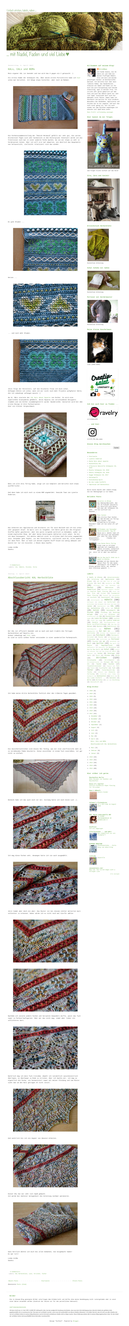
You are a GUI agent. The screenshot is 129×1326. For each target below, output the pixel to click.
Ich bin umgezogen (96, 828)
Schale (117, 649)
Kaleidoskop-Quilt (96, 480)
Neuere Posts (13, 1281)
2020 (91, 705)
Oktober (94, 722)
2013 (91, 765)
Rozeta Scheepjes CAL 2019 (99, 470)
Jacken (89, 606)
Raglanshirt (91, 647)
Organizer (113, 633)
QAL (104, 641)
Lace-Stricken (101, 618)
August (94, 727)
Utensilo (112, 672)
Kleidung (104, 612)
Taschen (111, 664)
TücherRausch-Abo (108, 670)
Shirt (114, 651)
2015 (91, 760)
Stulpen (106, 662)
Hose (108, 604)
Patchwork (100, 635)
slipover (90, 653)
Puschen (95, 641)
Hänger (100, 602)
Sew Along (105, 651)
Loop (100, 620)
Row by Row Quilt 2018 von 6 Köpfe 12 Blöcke (108, 558)
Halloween (90, 602)
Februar (94, 750)
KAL (112, 606)
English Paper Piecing (99, 591)
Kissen (90, 612)
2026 (91, 691)
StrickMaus (103, 69)
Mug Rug (113, 624)
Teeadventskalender (94, 666)
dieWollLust (91, 589)
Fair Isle (91, 593)
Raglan (89, 645)
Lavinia (116, 618)
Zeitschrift (94, 682)
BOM (98, 581)
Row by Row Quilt (93, 649)
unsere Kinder (103, 792)
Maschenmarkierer (109, 622)
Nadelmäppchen (91, 629)
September (95, 724)
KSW (100, 616)
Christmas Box (98, 585)
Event (114, 591)
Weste (112, 676)
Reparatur (102, 647)
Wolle (89, 680)
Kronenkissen (91, 616)
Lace (30, 1274)
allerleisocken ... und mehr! (100, 831)
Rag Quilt (113, 643)
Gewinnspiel (105, 597)
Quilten (100, 643)
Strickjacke (91, 660)
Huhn (115, 604)
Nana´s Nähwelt (95, 790)
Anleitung (95, 579)
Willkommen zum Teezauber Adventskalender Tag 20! (107, 530)
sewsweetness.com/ (96, 868)
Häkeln (21, 567)
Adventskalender (113, 577)
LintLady (92, 856)
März (93, 747)
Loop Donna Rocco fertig (106, 543)
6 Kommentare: (15, 1271)
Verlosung (90, 674)
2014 (91, 762)
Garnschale (115, 595)
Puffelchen (103, 639)
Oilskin (102, 633)
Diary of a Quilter (96, 784)
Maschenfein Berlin (96, 777)
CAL (16, 567)
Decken (90, 587)
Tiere (93, 668)
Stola (35, 567)
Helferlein (111, 602)
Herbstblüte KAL (95, 463)
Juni (93, 733)
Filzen (103, 593)
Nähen (107, 628)
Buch (99, 583)
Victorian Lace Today (108, 674)
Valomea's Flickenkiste (98, 802)
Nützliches (91, 633)
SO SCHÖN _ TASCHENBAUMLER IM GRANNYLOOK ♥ (104, 818)
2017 (91, 713)
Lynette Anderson (95, 459)
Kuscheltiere (110, 616)
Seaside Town (94, 651)
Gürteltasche (95, 600)
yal (108, 680)
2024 (91, 693)
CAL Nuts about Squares (41, 398)
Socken (100, 653)
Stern (98, 655)
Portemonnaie (112, 637)
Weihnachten (101, 676)
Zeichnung (115, 680)
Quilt (89, 643)
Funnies (105, 595)
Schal (106, 649)
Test (117, 666)
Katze (116, 608)
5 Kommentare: (15, 565)
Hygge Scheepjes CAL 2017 (98, 475)
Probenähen (91, 639)
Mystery (99, 626)
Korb (101, 614)
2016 (91, 757)
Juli (93, 730)
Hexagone (101, 604)
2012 (91, 768)
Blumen (89, 581)
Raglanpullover (107, 645)
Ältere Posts (77, 1281)
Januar (94, 753)
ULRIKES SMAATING (95, 844)
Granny (117, 597)
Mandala (95, 622)
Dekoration (109, 587)
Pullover (115, 639)
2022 (91, 699)
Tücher (44, 1274)
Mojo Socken (101, 515)
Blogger (76, 1321)
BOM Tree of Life (110, 581)
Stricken (37, 1274)
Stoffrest (93, 827)
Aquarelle (101, 857)
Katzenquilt (93, 477)
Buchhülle (109, 583)
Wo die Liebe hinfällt (97, 482)
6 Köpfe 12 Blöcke (94, 577)
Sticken (28, 567)
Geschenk (93, 597)
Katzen (96, 610)
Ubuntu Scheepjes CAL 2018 (99, 472)
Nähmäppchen (91, 631)
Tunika (89, 672)
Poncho (100, 637)
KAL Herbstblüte (21, 1274)
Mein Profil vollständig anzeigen (100, 112)
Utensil (100, 672)
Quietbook (113, 641)
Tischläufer (103, 668)
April (93, 739)
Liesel (93, 620)
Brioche (90, 583)
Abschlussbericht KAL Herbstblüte (30, 577)
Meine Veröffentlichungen (97, 624)
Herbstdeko (90, 604)
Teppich (109, 666)
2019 (91, 708)
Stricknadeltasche (93, 662)
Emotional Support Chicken (110, 589)
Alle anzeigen (114, 874)
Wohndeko (113, 678)
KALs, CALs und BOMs (21, 69)
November (94, 719)
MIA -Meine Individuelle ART (100, 815)
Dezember (94, 716)
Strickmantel (109, 660)
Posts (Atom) (22, 1284)
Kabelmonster (101, 606)
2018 (91, 711)
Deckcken (112, 585)
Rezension (112, 647)
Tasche (98, 664)
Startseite (45, 1281)
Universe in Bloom (104, 501)
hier (79, 78)
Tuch (113, 668)
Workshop (99, 680)
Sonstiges (111, 653)
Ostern (89, 635)
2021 (91, 702)
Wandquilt (90, 676)
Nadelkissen (111, 626)
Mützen (89, 626)
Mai (92, 736)
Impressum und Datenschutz (99, 484)
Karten (107, 608)
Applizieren (109, 579)
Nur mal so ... (106, 631)
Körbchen (112, 614)
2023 (91, 696)
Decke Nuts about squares (98, 461)
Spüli (89, 655)
